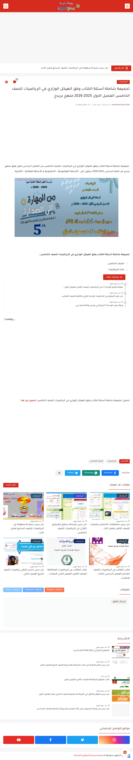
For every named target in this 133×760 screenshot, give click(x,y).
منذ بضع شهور (121, 521)
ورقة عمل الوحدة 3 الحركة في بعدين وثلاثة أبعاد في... (98, 305)
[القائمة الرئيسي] (127, 6)
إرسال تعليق (119, 601)
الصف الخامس (96, 461)
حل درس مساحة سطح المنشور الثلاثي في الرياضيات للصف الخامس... (69, 528)
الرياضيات (123, 82)
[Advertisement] (66, 38)
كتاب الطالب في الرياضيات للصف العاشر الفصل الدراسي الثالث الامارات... (111, 574)
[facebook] (50, 740)
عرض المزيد (11, 485)
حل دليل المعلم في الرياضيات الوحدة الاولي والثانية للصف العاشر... (91, 296)
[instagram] (114, 740)
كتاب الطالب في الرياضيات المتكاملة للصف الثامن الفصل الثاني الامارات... (67, 572)
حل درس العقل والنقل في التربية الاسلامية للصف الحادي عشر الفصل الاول (74, 694)
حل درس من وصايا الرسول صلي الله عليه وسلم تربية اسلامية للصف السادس (73, 709)
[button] (110, 473)
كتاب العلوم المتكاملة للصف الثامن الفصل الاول (86, 680)
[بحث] (5, 6)
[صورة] (121, 652)
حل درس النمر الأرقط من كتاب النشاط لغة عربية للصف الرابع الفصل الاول (74, 665)
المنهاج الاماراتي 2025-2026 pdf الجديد (91, 650)
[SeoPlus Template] (129, 756)
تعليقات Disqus (12, 590)
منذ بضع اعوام (115, 283)
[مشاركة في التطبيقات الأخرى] (59, 473)
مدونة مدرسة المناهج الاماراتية (88, 755)
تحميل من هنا (28, 400)
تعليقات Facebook (33, 590)
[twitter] (82, 740)
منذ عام (104, 676)
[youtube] (18, 740)
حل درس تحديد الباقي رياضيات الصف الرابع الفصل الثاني (24, 572)
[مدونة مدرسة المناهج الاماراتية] (68, 6)
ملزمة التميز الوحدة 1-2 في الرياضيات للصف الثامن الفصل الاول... (92, 287)
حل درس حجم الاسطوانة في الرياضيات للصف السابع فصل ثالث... (73, 68)
